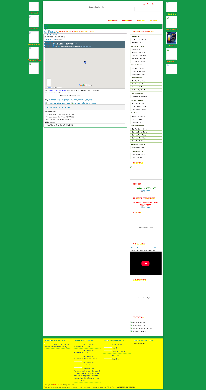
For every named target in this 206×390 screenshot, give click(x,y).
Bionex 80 (34, 3)
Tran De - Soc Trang (138, 52)
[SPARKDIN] (34, 16)
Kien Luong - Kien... (138, 148)
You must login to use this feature (58, 107)
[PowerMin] (171, 34)
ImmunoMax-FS (117, 344)
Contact (153, 20)
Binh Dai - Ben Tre (138, 122)
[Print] (121, 39)
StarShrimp (172, 4)
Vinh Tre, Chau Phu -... (139, 154)
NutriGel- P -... (172, 67)
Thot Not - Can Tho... (138, 43)
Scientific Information (51, 32)
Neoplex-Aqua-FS (172, 20)
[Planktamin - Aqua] (34, 48)
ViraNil (114, 348)
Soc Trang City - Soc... (139, 61)
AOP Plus (115, 355)
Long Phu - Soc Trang (139, 55)
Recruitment (113, 20)
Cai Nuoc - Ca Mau (138, 84)
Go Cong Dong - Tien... (139, 132)
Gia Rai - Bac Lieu (138, 68)
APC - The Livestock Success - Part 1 (143, 248)
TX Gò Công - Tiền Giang (57, 90)
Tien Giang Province (84, 31)
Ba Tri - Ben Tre (137, 119)
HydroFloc (115, 359)
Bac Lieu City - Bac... (138, 74)
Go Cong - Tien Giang (139, 138)
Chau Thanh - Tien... (138, 141)
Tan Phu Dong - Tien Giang (55, 114)
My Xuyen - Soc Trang (139, 58)
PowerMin (171, 36)
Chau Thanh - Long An (139, 97)
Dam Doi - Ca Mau (138, 87)
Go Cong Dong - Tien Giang (55, 117)
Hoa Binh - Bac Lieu (138, 71)
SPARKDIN (34, 19)
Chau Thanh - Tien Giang (55, 125)
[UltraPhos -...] (171, 49)
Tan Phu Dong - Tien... (139, 129)
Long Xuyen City (137, 157)
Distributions (126, 20)
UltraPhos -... (171, 52)
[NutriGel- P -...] (171, 65)
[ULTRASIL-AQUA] (34, 32)
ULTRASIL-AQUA (34, 35)
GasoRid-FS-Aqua (118, 352)
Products (140, 20)
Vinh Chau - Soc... (138, 49)
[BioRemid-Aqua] (34, 64)
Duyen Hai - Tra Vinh (139, 106)
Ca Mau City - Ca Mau (139, 90)
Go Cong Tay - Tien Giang (55, 119)
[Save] (124, 39)
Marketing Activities (50, 34)
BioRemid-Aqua (34, 66)
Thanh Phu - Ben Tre (139, 116)
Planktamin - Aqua (34, 50)
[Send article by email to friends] (118, 39)
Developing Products (51, 37)
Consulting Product (50, 39)
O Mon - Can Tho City (139, 40)
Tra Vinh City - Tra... (138, 103)
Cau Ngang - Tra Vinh (139, 109)
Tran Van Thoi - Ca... (138, 81)
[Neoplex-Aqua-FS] (171, 17)
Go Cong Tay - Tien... (139, 135)
